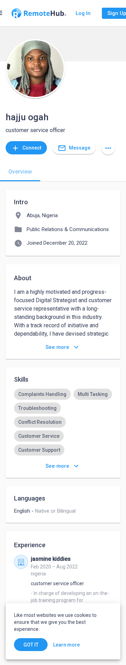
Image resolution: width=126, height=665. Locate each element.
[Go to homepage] (39, 13)
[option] (42, 394)
